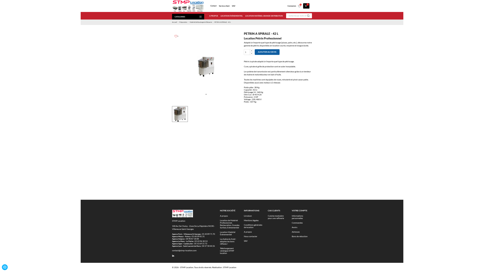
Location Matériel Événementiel (227, 233)
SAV (233, 6)
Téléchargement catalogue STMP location (227, 250)
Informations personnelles (297, 217)
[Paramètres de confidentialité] (5, 267)
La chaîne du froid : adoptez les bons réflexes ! (228, 241)
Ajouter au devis (267, 52)
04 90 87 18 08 (192, 238)
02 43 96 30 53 (201, 241)
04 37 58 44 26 (208, 246)
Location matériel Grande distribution (264, 16)
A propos (213, 16)
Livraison (248, 216)
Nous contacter (250, 236)
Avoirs (294, 227)
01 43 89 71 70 (208, 234)
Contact (213, 6)
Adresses (296, 232)
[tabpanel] (206, 66)
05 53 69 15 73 (200, 243)
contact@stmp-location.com (184, 250)
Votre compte (299, 210)
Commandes (297, 223)
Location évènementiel (232, 16)
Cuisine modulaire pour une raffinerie (276, 217)
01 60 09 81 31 (198, 236)
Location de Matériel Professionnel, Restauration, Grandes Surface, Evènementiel (229, 224)
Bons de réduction (300, 236)
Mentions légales (251, 220)
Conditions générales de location (253, 226)
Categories (180, 17)
